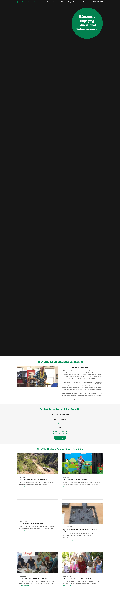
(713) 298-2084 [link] (98, 2)
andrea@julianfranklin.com (60, 433)
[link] (28, 2)
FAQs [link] (69, 2)
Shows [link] (49, 2)
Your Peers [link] (56, 2)
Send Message (60, 438)
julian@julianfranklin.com (60, 431)
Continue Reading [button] (24, 486)
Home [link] (43, 2)
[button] (76, 2)
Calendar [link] (63, 2)
